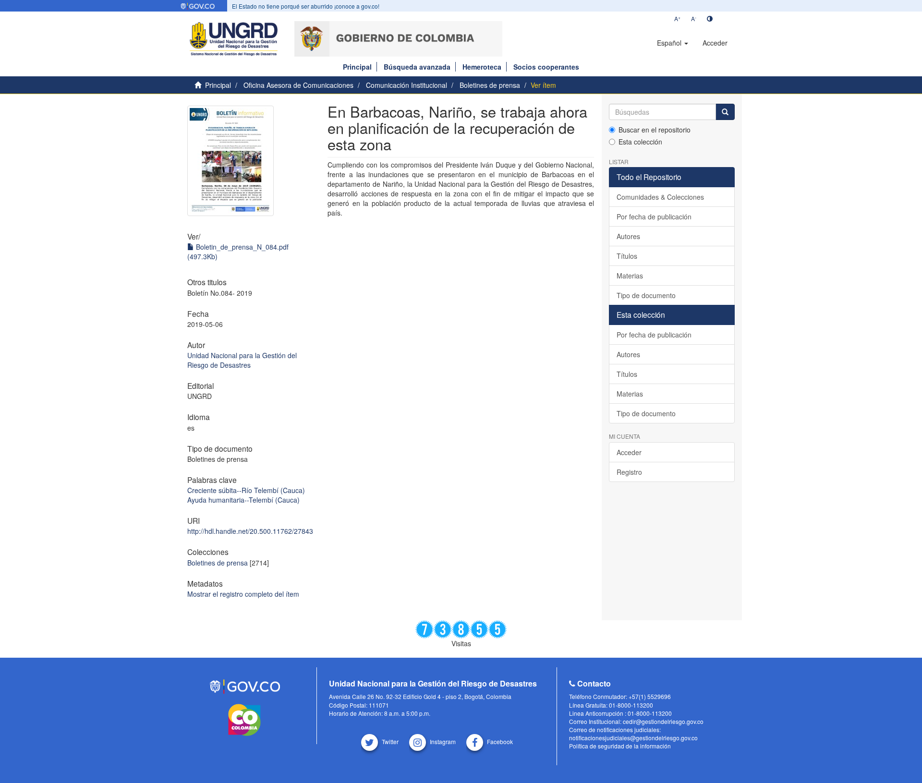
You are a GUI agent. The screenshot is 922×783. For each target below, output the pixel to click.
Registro (629, 472)
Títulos (627, 256)
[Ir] (725, 112)
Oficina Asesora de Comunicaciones (298, 85)
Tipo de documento (646, 295)
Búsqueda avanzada (417, 67)
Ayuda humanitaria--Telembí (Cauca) (243, 500)
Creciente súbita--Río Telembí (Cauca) (246, 490)
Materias (630, 275)
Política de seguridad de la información (620, 746)
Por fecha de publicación (654, 216)
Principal (357, 67)
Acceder (629, 452)
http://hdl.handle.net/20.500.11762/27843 (250, 531)
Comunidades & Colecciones (660, 197)
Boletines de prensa (490, 85)
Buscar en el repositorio (655, 129)
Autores (628, 236)
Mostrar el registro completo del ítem (243, 594)
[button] (672, 43)
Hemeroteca (481, 67)
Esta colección (640, 141)
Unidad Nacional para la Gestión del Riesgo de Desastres (242, 360)
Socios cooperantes (546, 67)
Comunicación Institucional (406, 85)
